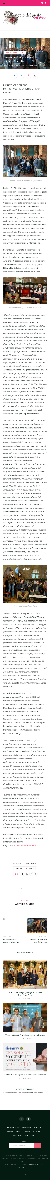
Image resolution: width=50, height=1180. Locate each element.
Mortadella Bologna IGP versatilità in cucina (25, 1075)
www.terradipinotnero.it (25, 845)
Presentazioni (14, 1132)
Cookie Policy (25, 1167)
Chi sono (17, 1136)
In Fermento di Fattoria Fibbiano (11, 941)
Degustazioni (12, 1127)
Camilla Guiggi (13, 65)
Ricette (36, 1132)
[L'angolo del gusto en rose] (25, 18)
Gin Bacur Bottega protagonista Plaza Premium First (25, 994)
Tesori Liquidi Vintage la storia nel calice (25, 1035)
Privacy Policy (36, 1164)
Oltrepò (17, 864)
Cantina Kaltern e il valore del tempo (38, 941)
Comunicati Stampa (15, 53)
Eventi (27, 1132)
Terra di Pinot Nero (24, 868)
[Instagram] (21, 1119)
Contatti (29, 1136)
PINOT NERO (31, 864)
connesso (17, 1092)
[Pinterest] (40, 65)
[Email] (44, 65)
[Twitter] (44, 62)
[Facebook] (40, 62)
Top (26, 1175)
